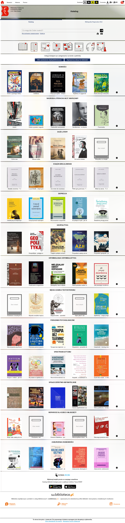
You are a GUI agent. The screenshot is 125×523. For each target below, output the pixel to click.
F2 (115, 2)
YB (93, 2)
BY (97, 2)
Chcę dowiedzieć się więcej (53, 521)
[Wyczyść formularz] (97, 34)
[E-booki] (34, 51)
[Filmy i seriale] (79, 51)
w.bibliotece (53, 499)
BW (89, 2)
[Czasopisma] (57, 51)
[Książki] (23, 51)
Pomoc (25, 2)
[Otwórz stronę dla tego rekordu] (15, 81)
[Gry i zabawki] (102, 51)
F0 (108, 2)
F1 (111, 2)
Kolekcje (42, 33)
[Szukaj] (101, 30)
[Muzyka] (90, 51)
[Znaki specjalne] (101, 34)
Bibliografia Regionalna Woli (93, 22)
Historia (17, 2)
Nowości (9, 2)
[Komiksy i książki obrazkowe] (68, 51)
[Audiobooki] (45, 51)
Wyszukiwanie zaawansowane (30, 33)
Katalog (31, 22)
